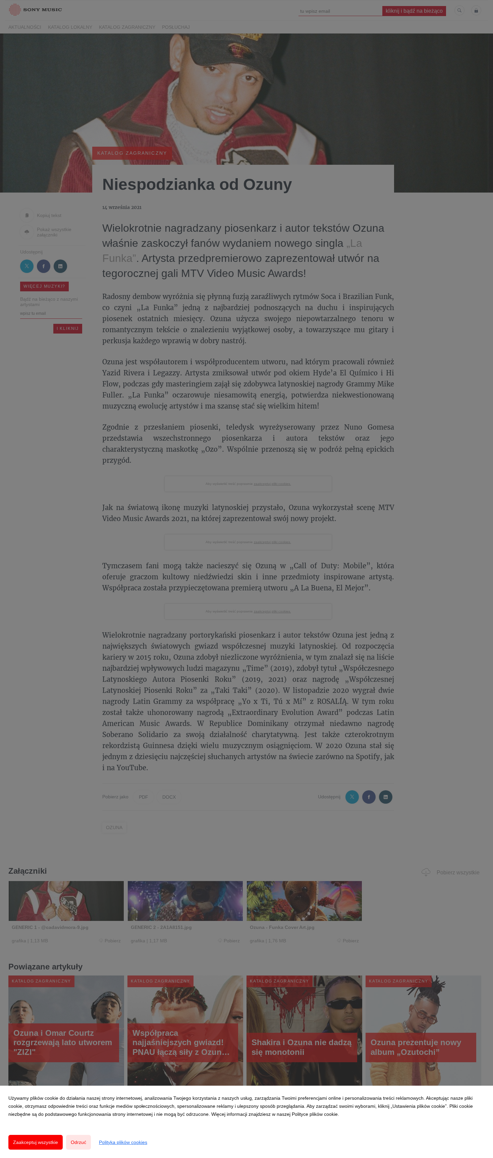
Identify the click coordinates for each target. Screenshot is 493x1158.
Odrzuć (78, 1142)
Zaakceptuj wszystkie (35, 1142)
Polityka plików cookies (123, 1142)
